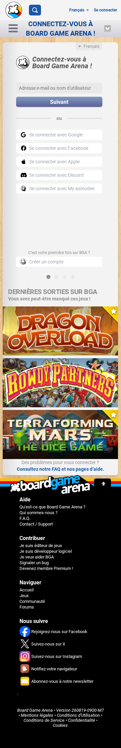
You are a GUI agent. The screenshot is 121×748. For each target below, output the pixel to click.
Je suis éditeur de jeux (40, 545)
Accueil (26, 589)
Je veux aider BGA (36, 556)
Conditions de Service (44, 720)
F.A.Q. (24, 518)
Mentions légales (37, 715)
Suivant (59, 102)
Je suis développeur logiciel (45, 551)
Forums (26, 607)
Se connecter (105, 10)
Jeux (24, 595)
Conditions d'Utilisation (78, 715)
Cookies (60, 725)
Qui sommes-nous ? (38, 512)
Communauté (32, 601)
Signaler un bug (34, 562)
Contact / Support (36, 524)
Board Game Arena (35, 710)
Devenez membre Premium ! (46, 568)
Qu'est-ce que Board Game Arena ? (52, 506)
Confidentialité (81, 720)
